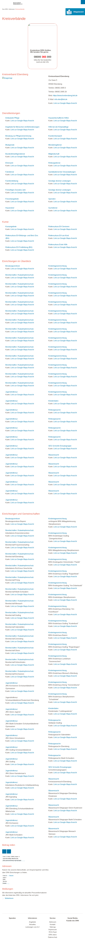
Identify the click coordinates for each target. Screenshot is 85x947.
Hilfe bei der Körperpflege (58, 127)
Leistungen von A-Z (32, 927)
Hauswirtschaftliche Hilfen (58, 118)
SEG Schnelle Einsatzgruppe (59, 446)
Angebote (32, 922)
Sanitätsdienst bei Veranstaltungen (62, 172)
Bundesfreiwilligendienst (15, 154)
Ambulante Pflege (12, 118)
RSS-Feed (52, 932)
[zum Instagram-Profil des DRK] (76, 924)
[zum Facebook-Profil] (67, 924)
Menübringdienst (55, 145)
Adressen (12, 9)
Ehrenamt (9, 163)
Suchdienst (52, 208)
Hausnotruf (9, 208)
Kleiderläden (53, 401)
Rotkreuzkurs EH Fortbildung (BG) (18, 247)
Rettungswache (54, 410)
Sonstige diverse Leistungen (59, 181)
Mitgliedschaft (53, 154)
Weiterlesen (9, 898)
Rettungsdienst (54, 163)
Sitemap (53, 927)
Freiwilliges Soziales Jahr (15, 190)
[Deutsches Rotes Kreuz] (6, 4)
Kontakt (52, 924)
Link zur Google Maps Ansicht (65, 103)
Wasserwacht (53, 455)
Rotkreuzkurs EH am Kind (58, 235)
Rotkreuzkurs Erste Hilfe (57, 244)
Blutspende (9, 145)
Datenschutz (52, 937)
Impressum (52, 929)
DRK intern (53, 935)
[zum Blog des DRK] (74, 928)
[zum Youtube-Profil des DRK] (70, 928)
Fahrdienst (9, 172)
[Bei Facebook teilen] (9, 851)
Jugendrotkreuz (11, 392)
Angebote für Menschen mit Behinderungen (22, 127)
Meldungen (7, 889)
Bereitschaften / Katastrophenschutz (19, 275)
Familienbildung (11, 181)
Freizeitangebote (12, 199)
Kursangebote (10, 226)
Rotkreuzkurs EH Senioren (58, 226)
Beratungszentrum (12, 266)
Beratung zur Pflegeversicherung (18, 136)
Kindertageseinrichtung (57, 266)
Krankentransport (55, 136)
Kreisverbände (20, 9)
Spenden (52, 199)
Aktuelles (32, 924)
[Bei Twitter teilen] (4, 851)
